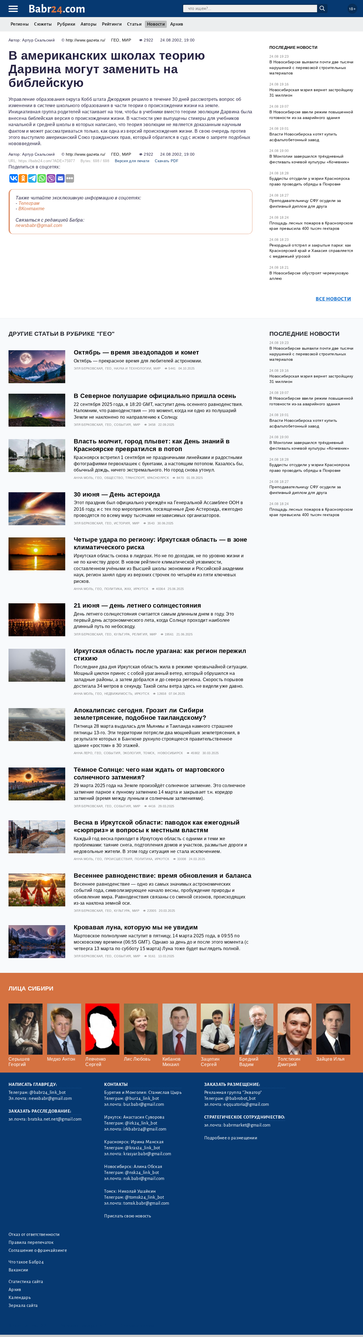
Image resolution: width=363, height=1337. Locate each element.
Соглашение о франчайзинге (38, 1250)
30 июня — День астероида (117, 494)
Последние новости (293, 47)
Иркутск (141, 589)
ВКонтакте (31, 208)
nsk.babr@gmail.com (143, 1178)
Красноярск (158, 477)
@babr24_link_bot (47, 1092)
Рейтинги (112, 24)
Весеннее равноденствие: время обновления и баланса (162, 875)
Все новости (333, 299)
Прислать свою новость (127, 1216)
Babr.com (56, 9)
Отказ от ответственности (34, 1234)
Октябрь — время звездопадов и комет (136, 352)
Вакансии (18, 1270)
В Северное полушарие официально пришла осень (155, 395)
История (122, 523)
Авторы (88, 24)
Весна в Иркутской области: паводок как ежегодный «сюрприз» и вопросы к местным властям (157, 826)
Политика (113, 589)
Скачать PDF (166, 161)
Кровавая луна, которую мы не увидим (136, 927)
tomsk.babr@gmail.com (146, 1203)
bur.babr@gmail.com (143, 1104)
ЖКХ (127, 589)
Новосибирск (170, 753)
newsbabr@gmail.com (39, 225)
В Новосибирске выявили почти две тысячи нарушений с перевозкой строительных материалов (311, 67)
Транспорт (135, 477)
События (122, 424)
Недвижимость (118, 693)
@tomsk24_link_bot (144, 1197)
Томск (149, 753)
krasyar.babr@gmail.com (147, 1154)
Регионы (19, 24)
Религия (139, 634)
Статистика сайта (26, 1281)
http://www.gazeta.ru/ (85, 40)
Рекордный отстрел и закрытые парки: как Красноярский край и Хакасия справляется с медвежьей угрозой (311, 250)
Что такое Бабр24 (26, 1262)
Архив (176, 24)
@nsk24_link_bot (142, 1172)
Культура (122, 634)
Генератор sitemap (137, 1325)
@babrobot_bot (240, 1098)
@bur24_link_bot (142, 1098)
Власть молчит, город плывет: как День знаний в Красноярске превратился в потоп (152, 445)
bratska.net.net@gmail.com (54, 1119)
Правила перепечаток (31, 1242)
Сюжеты (43, 24)
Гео (115, 40)
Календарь (20, 1297)
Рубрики (66, 24)
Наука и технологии (132, 368)
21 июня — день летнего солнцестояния (137, 605)
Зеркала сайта (23, 1305)
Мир (126, 40)
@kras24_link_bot (142, 1148)
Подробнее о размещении (230, 1138)
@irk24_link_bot (141, 1123)
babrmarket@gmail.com (246, 1125)
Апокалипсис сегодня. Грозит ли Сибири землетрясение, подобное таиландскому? (140, 714)
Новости (156, 24)
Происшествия (118, 859)
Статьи (134, 24)
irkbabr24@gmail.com (144, 1129)
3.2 (43, 1325)
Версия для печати (132, 161)
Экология (132, 753)
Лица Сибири (31, 988)
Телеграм (29, 203)
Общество (113, 477)
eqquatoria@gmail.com (246, 1104)
